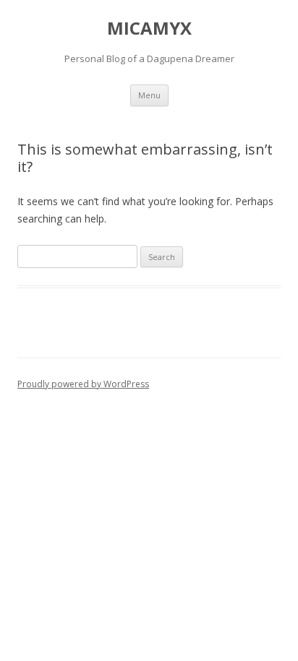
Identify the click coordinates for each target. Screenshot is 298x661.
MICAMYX (149, 28)
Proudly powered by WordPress (83, 384)
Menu (149, 95)
